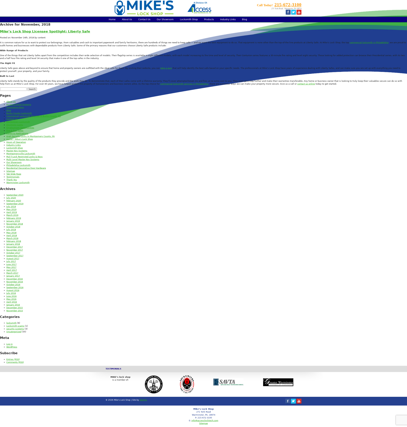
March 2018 (12, 238)
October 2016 (13, 284)
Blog (244, 19)
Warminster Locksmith (18, 182)
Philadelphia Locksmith (18, 165)
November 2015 (14, 311)
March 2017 (12, 273)
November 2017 (14, 250)
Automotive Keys (15, 107)
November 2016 (14, 282)
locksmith (11, 323)
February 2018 (13, 241)
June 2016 (11, 296)
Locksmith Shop (189, 19)
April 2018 (11, 235)
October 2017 (13, 253)
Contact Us (144, 19)
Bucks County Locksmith (19, 113)
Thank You (11, 180)
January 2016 (13, 305)
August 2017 (12, 258)
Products (209, 19)
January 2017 (13, 276)
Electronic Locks (14, 125)
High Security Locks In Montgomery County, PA (30, 136)
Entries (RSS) (13, 359)
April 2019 (11, 212)
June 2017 (11, 264)
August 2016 (12, 290)
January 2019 (13, 221)
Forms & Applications (17, 133)
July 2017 (11, 261)
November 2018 (14, 224)
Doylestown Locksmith (18, 122)
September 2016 (14, 287)
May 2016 (11, 299)
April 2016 (11, 302)
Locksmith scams (15, 326)
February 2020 (13, 201)
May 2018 (11, 232)
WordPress (11, 347)
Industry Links (228, 19)
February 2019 (13, 218)
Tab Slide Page (13, 174)
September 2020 (14, 195)
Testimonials (12, 177)
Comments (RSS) (15, 362)
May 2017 (11, 267)
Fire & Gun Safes (14, 130)
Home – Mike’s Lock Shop (19, 139)
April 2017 (11, 270)
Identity (143, 400)
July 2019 (11, 206)
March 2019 (12, 215)
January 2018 (13, 244)
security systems (15, 329)
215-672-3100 (287, 4)
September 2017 (14, 256)
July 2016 (11, 293)
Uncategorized (13, 332)
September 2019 (14, 204)
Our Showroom (165, 19)
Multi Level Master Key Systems (22, 159)
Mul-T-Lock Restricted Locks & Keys (24, 156)
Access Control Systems (18, 104)
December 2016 (14, 279)
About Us (127, 19)
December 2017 (14, 247)
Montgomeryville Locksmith (20, 153)
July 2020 (11, 198)
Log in (9, 344)
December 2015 (14, 307)
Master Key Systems (16, 151)
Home (112, 19)
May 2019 (11, 209)
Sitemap (10, 171)
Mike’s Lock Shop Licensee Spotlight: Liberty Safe (45, 31)
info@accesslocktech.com (204, 420)
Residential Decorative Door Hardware (26, 168)
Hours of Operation (16, 142)
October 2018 (13, 227)
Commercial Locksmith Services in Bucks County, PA (33, 116)
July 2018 (11, 229)
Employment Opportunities (20, 128)
